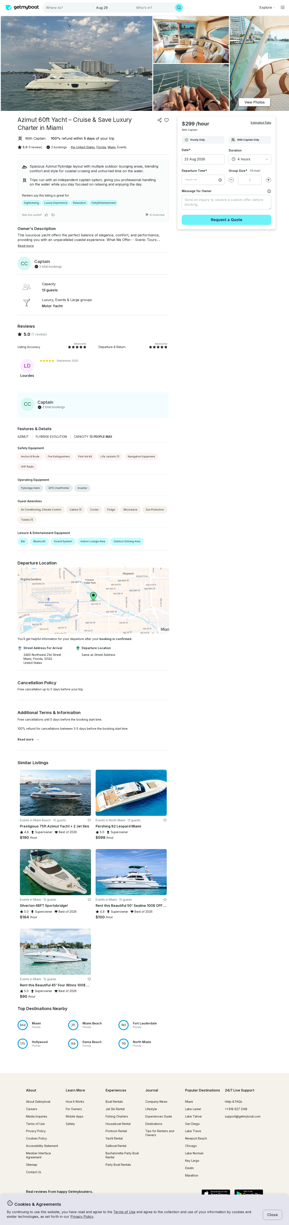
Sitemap (31, 1164)
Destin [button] (189, 1168)
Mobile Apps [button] (74, 1116)
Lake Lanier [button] (193, 1109)
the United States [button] (83, 147)
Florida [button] (101, 147)
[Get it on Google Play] (248, 1194)
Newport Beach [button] (196, 1138)
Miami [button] (112, 147)
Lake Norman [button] (194, 1153)
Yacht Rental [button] (114, 1138)
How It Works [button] (75, 1101)
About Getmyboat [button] (38, 1101)
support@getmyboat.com (242, 1116)
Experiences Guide (158, 1116)
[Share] (159, 120)
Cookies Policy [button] (36, 1138)
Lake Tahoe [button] (193, 1116)
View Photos (255, 102)
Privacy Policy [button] (81, 1216)
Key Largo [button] (192, 1160)
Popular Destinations (202, 1090)
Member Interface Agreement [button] (38, 1155)
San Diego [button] (192, 1124)
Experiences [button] (116, 1090)
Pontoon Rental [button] (116, 1131)
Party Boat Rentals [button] (118, 1164)
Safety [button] (70, 1124)
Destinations (153, 1124)
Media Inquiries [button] (36, 1116)
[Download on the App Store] (216, 1194)
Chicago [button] (191, 1146)
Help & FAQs (233, 1101)
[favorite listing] (166, 120)
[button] (55, 793)
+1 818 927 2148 (236, 1109)
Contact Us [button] (33, 1172)
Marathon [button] (191, 1175)
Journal (151, 1090)
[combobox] (68, 8)
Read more (26, 739)
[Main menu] (283, 7)
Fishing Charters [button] (117, 1116)
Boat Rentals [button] (114, 1101)
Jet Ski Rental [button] (115, 1109)
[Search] (179, 7)
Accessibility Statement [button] (42, 1146)
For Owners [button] (74, 1109)
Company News (156, 1101)
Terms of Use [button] (124, 1212)
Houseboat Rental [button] (118, 1124)
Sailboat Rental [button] (116, 1146)
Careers (31, 1109)
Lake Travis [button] (193, 1131)
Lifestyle (151, 1109)
